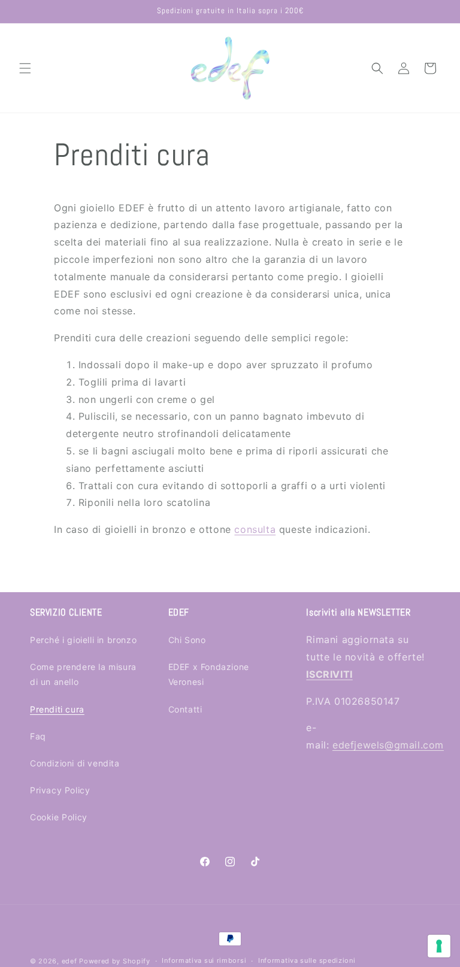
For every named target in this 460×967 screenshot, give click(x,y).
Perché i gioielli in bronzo (83, 640)
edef (69, 961)
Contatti (185, 709)
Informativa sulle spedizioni (307, 960)
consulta (255, 529)
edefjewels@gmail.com (388, 745)
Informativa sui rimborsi (204, 960)
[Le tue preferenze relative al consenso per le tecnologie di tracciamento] (439, 946)
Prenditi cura (57, 709)
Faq (38, 736)
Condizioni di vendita (75, 763)
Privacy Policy (60, 790)
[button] (25, 68)
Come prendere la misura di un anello (83, 674)
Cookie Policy (58, 817)
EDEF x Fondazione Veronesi (208, 674)
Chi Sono (187, 640)
